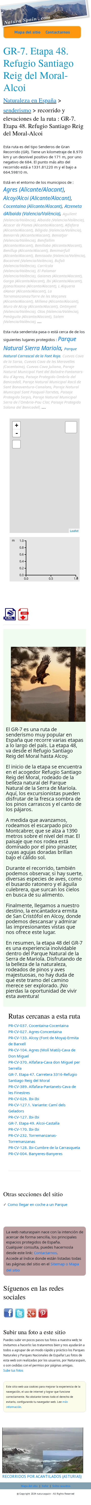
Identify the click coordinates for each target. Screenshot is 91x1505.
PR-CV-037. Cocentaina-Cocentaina (38, 1025)
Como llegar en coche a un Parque (37, 1204)
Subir (45, 1486)
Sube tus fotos (13, 1370)
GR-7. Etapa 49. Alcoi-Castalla (33, 1123)
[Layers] (71, 427)
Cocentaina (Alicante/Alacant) (32, 206)
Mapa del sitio (27, 32)
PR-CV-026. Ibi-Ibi (23, 1098)
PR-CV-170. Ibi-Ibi (23, 1129)
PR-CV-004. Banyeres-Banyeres (35, 1153)
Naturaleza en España (29, 100)
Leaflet (74, 531)
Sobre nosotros (61, 1486)
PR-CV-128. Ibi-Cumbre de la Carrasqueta (44, 1147)
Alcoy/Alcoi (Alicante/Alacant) (37, 198)
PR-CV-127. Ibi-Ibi (23, 1116)
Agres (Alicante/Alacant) (33, 189)
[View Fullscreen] (16, 444)
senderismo (17, 110)
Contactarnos (58, 32)
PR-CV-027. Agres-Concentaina (35, 1031)
